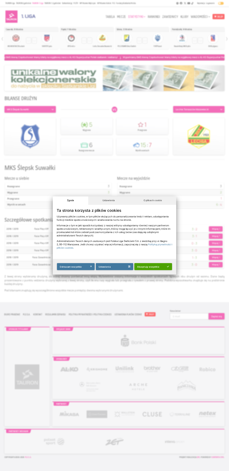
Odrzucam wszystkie (71, 266)
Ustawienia (108, 200)
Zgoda (70, 200)
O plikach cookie (153, 200)
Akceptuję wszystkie (148, 266)
